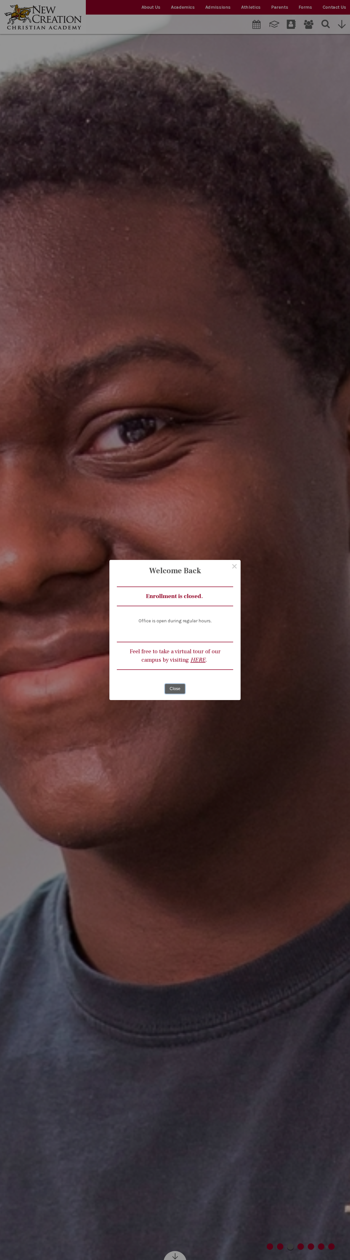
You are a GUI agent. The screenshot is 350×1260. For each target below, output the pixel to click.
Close (175, 689)
